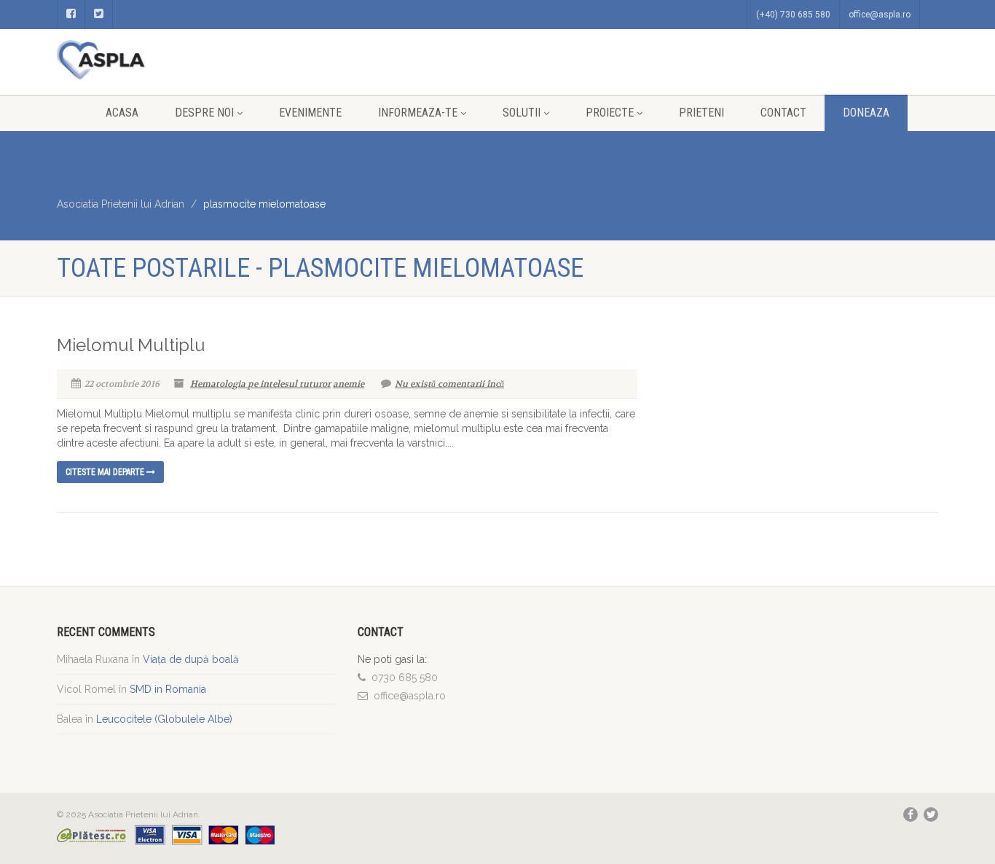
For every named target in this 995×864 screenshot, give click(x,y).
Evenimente (310, 112)
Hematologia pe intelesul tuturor (260, 384)
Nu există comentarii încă (449, 384)
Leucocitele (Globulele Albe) (164, 719)
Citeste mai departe (106, 472)
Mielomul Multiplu (131, 345)
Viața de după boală (191, 659)
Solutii (521, 112)
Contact (783, 112)
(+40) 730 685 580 (793, 14)
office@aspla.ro (880, 14)
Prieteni (701, 112)
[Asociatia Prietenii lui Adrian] (196, 59)
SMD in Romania (168, 689)
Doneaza (866, 112)
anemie (348, 384)
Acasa (122, 112)
